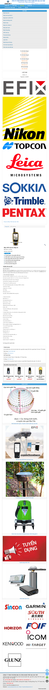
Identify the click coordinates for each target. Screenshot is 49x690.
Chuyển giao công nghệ (10, 7)
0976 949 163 (10, 359)
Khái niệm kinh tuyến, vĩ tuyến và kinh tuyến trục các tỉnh (24, 423)
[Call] (47, 677)
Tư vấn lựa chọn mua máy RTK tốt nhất (24, 497)
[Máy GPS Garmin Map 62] (45, 245)
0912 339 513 (10, 353)
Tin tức (19, 7)
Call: (38, 379)
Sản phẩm (22, 5)
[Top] (47, 681)
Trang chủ (7, 5)
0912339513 (41, 379)
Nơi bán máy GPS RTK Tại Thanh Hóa (24, 459)
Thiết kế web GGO (42, 688)
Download (29, 5)
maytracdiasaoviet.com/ (13, 687)
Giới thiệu (14, 5)
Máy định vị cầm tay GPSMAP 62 (9, 270)
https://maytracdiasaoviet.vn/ (26, 687)
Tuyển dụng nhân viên (24, 562)
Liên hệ (26, 7)
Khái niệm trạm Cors (24, 598)
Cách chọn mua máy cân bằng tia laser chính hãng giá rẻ (24, 534)
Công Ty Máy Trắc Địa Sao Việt (11, 221)
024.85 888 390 (11, 351)
